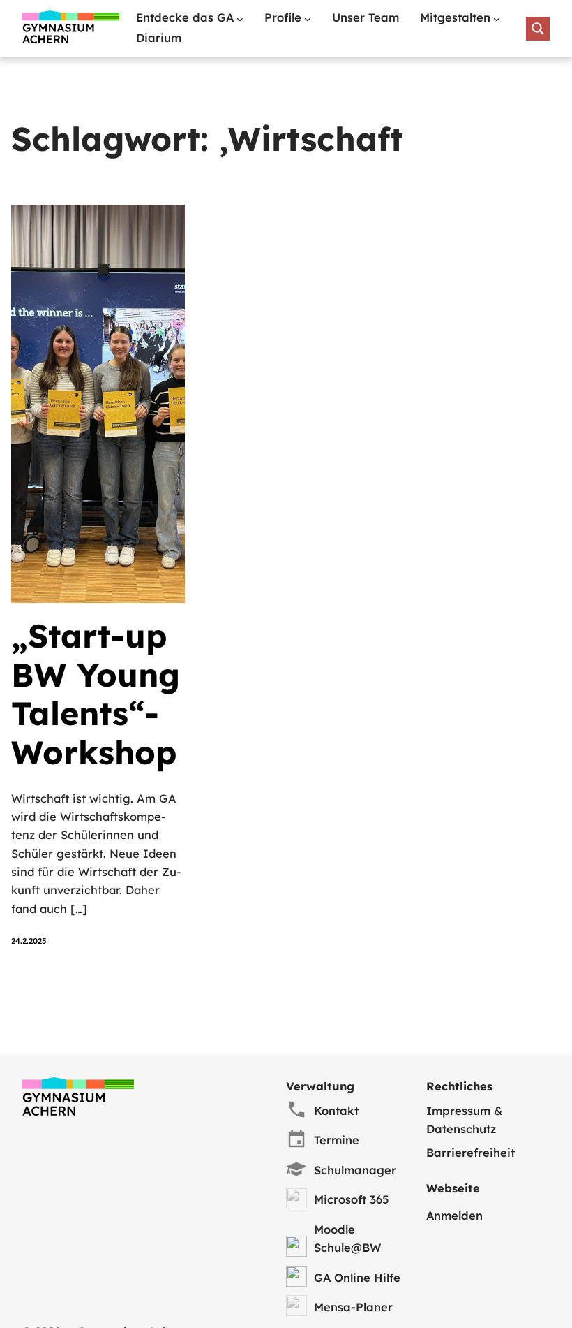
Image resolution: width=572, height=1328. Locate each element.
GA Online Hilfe (357, 1278)
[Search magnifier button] (538, 29)
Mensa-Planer (353, 1307)
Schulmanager (355, 1170)
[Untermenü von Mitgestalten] (496, 18)
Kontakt (336, 1111)
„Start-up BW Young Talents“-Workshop (95, 695)
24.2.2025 (29, 941)
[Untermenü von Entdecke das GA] (239, 18)
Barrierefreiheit (470, 1153)
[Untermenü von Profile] (307, 18)
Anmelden (454, 1216)
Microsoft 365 (351, 1199)
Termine (336, 1140)
